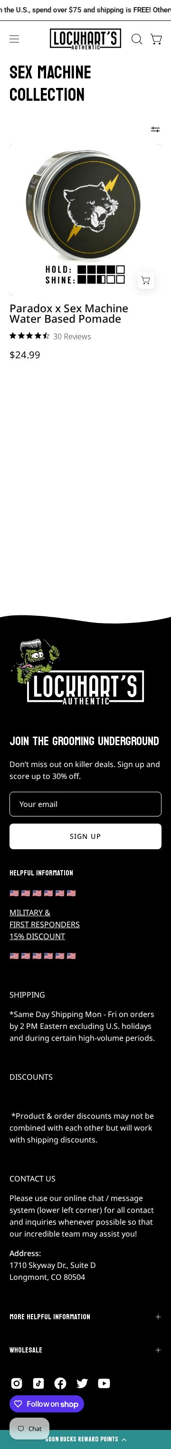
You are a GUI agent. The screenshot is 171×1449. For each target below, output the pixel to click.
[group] (85, 10)
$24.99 (25, 354)
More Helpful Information (50, 1317)
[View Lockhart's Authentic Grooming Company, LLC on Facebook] (60, 1383)
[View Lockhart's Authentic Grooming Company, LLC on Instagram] (17, 1383)
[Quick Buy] (145, 280)
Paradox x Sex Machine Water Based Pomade (69, 314)
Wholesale (26, 1350)
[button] (135, 39)
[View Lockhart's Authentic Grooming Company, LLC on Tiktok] (38, 1383)
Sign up (85, 836)
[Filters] (155, 129)
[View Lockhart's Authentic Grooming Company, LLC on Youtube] (104, 1383)
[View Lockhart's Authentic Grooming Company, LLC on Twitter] (82, 1383)
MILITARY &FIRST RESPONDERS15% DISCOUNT (45, 924)
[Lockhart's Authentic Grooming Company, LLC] (85, 39)
